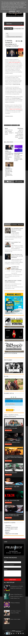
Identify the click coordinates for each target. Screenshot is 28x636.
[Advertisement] (16, 19)
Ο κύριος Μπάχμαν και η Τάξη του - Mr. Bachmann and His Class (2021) (14, 515)
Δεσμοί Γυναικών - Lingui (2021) (12, 486)
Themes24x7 (18, 631)
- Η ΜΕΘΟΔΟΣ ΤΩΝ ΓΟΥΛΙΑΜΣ (11, 527)
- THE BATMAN (8, 525)
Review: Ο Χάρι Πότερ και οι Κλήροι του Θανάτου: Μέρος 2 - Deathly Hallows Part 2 (17, 596)
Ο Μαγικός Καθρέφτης (15, 602)
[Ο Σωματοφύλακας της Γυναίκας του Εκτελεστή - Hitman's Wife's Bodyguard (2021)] (14, 448)
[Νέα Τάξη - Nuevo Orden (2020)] (14, 492)
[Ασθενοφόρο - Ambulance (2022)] (14, 434)
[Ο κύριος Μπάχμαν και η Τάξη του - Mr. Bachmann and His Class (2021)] (14, 506)
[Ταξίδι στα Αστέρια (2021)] (14, 464)
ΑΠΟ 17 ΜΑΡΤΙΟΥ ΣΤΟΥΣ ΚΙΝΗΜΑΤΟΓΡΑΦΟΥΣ (11, 415)
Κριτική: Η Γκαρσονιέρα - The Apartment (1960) (14, 28)
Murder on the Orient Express (14, 62)
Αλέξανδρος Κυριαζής (7, 125)
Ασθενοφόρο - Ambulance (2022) (12, 442)
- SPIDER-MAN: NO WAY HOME (11, 533)
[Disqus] (14, 203)
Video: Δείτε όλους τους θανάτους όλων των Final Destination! (17, 256)
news (8, 35)
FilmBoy (13, 630)
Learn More (12, 11)
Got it (18, 11)
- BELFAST (7, 532)
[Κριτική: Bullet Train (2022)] (14, 420)
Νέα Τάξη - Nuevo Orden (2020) (12, 500)
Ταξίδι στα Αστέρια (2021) (11, 472)
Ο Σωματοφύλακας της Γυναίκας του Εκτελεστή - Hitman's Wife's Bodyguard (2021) (14, 457)
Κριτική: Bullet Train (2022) (11, 428)
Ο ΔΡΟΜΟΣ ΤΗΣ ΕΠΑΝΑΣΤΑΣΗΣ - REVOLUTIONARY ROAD (16, 268)
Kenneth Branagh (14, 125)
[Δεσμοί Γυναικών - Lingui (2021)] (14, 478)
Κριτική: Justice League (15, 619)
